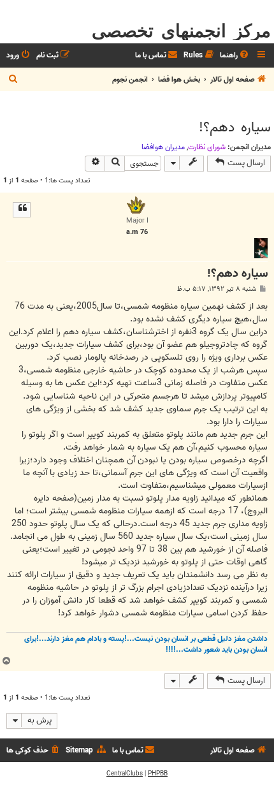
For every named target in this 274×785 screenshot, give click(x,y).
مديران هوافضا (163, 147)
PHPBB (158, 773)
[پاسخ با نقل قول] (22, 209)
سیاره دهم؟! (235, 127)
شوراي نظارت (207, 147)
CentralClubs (124, 773)
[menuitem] (235, 55)
